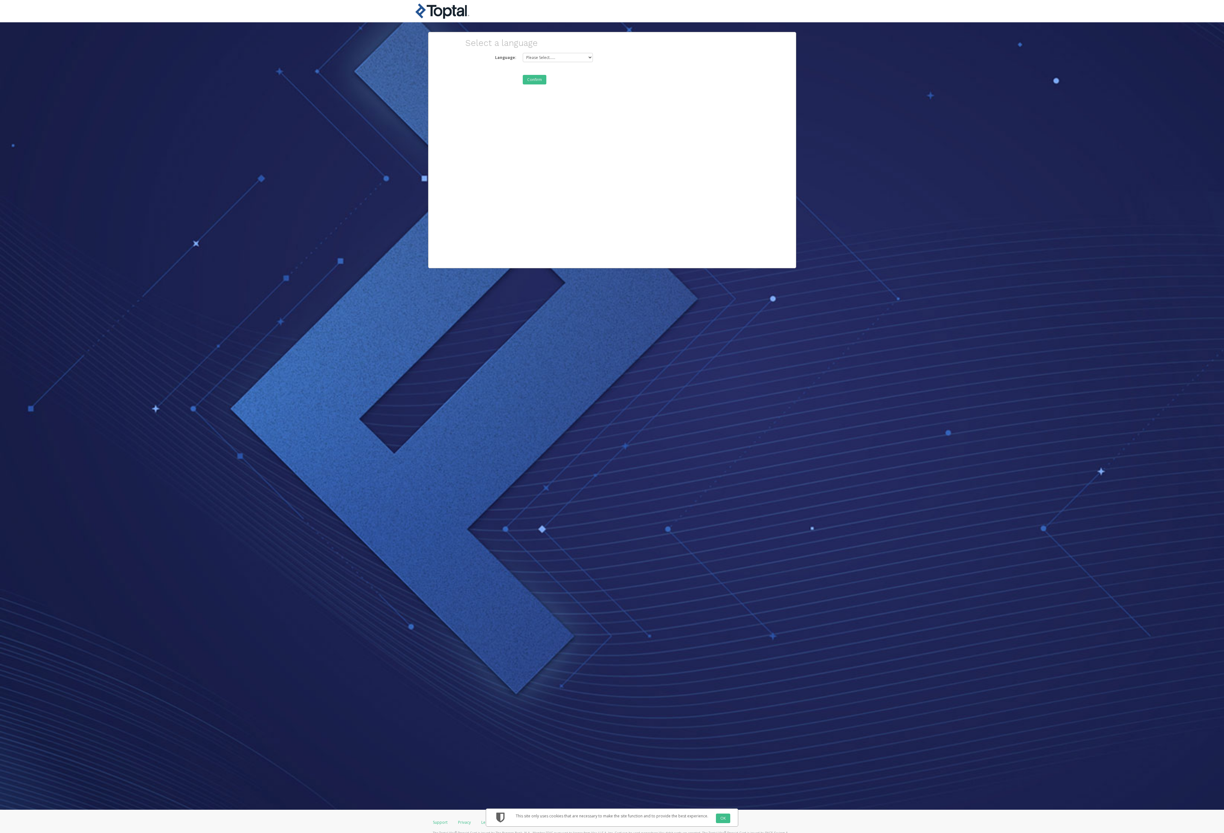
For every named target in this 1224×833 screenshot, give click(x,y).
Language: (505, 57)
